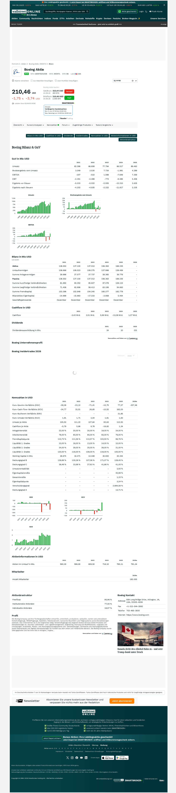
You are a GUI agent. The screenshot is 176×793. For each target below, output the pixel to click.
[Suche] (87, 11)
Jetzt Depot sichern (52, 738)
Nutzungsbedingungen (114, 751)
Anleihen (70, 18)
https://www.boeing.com (137, 615)
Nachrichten (37, 18)
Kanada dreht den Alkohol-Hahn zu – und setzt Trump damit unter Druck (140, 650)
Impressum (59, 751)
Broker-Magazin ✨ (131, 18)
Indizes (47, 18)
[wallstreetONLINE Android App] (122, 759)
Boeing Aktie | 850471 (37, 64)
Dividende (68, 136)
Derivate (80, 18)
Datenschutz (78, 751)
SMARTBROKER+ (118, 728)
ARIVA (72, 765)
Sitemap (95, 745)
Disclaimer (68, 751)
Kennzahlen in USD (99, 136)
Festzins (117, 18)
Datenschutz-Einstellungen (94, 751)
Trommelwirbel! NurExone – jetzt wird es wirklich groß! (80, 24)
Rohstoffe (90, 18)
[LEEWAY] (132, 338)
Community (24, 18)
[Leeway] (107, 633)
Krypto (99, 18)
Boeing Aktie (34, 69)
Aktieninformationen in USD (123, 136)
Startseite (15, 64)
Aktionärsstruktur (128, 140)
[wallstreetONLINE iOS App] (107, 759)
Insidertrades (82, 136)
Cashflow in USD (53, 136)
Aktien (15, 18)
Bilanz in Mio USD (35, 136)
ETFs (62, 18)
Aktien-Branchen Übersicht (79, 745)
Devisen (107, 18)
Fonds (55, 18)
